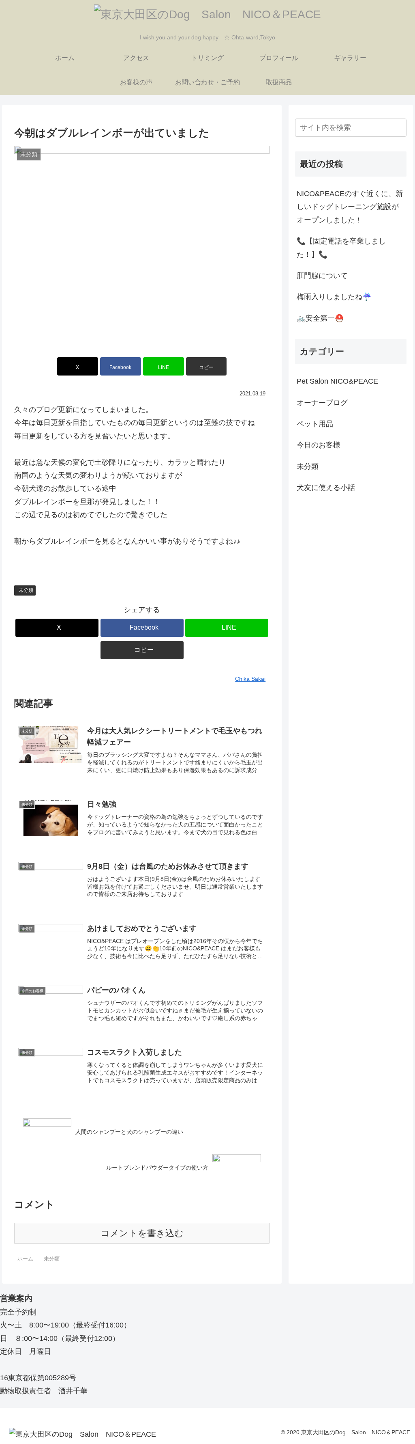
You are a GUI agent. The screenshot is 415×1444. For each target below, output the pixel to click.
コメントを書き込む (142, 1233)
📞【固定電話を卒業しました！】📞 (341, 247)
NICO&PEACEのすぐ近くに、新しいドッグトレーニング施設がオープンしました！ (350, 207)
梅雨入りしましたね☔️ (334, 297)
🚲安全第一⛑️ (320, 318)
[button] (206, 366)
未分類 (26, 590)
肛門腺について (322, 276)
